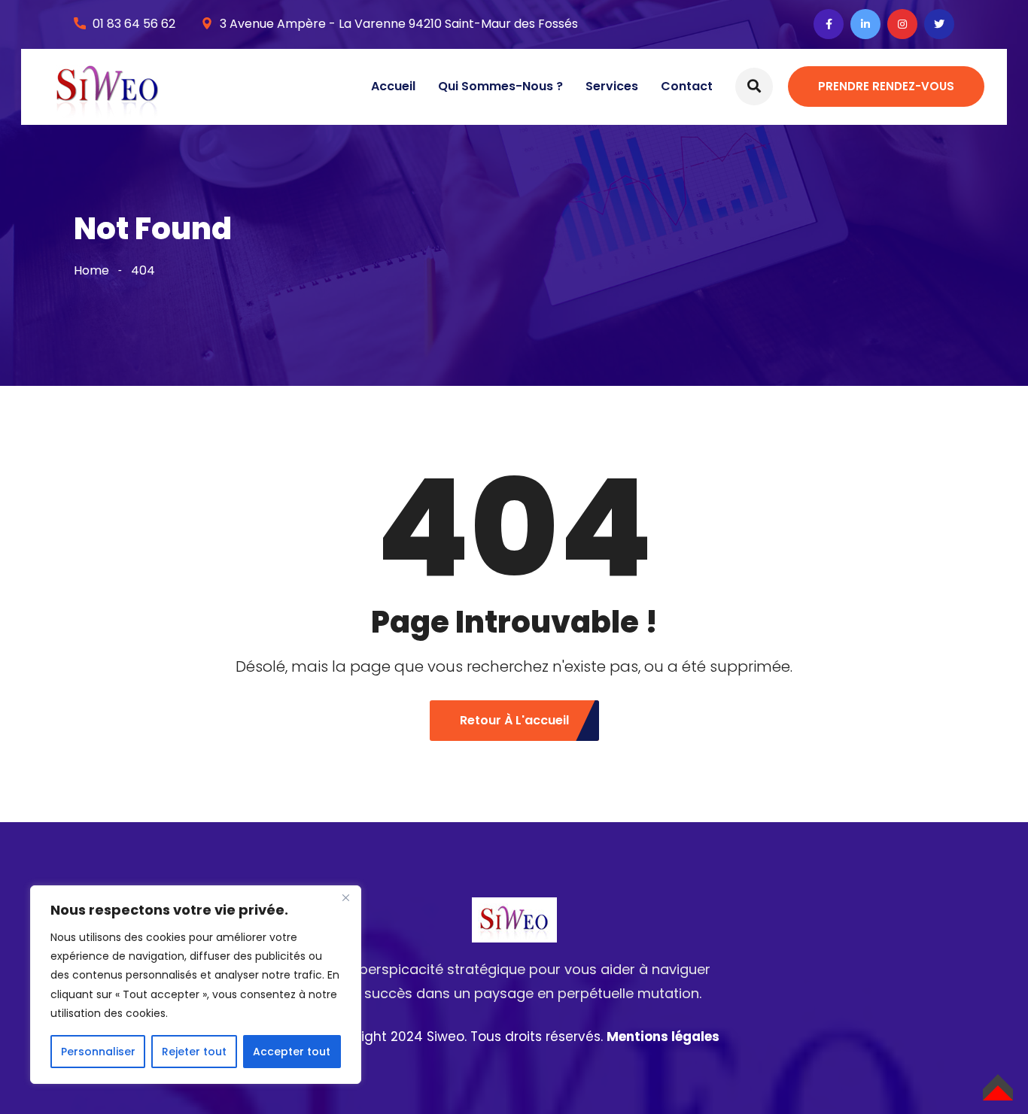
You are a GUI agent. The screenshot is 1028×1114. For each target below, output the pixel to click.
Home (91, 270)
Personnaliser (98, 1051)
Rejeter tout (194, 1051)
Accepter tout (291, 1051)
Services (611, 86)
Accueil (393, 86)
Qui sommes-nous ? (500, 86)
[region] (195, 984)
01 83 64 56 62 (134, 23)
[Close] (345, 898)
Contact (687, 86)
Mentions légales (663, 1036)
